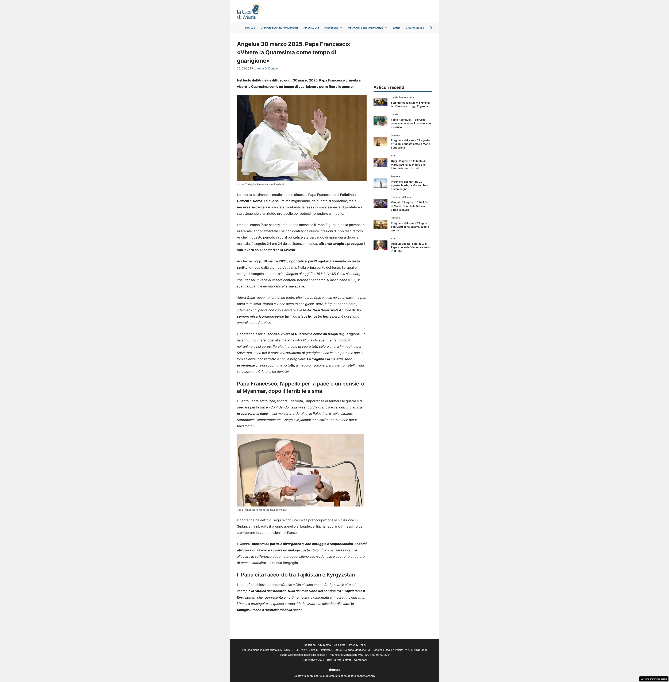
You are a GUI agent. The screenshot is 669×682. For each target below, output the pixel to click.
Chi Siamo (324, 644)
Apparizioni (311, 27)
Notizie (250, 27)
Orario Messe (415, 27)
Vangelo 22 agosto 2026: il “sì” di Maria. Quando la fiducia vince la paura (410, 206)
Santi (396, 27)
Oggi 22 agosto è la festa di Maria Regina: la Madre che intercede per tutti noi (408, 164)
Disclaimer (340, 644)
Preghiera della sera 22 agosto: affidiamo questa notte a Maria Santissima (410, 144)
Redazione (309, 644)
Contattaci (360, 659)
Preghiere (331, 27)
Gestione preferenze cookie (654, 679)
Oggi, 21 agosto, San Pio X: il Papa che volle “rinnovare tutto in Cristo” (410, 247)
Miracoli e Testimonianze (365, 27)
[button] (431, 27)
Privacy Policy (357, 644)
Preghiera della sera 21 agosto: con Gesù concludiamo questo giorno (410, 226)
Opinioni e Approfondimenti (279, 27)
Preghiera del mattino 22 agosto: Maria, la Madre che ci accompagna (410, 185)
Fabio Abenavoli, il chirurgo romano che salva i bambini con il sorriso (411, 123)
